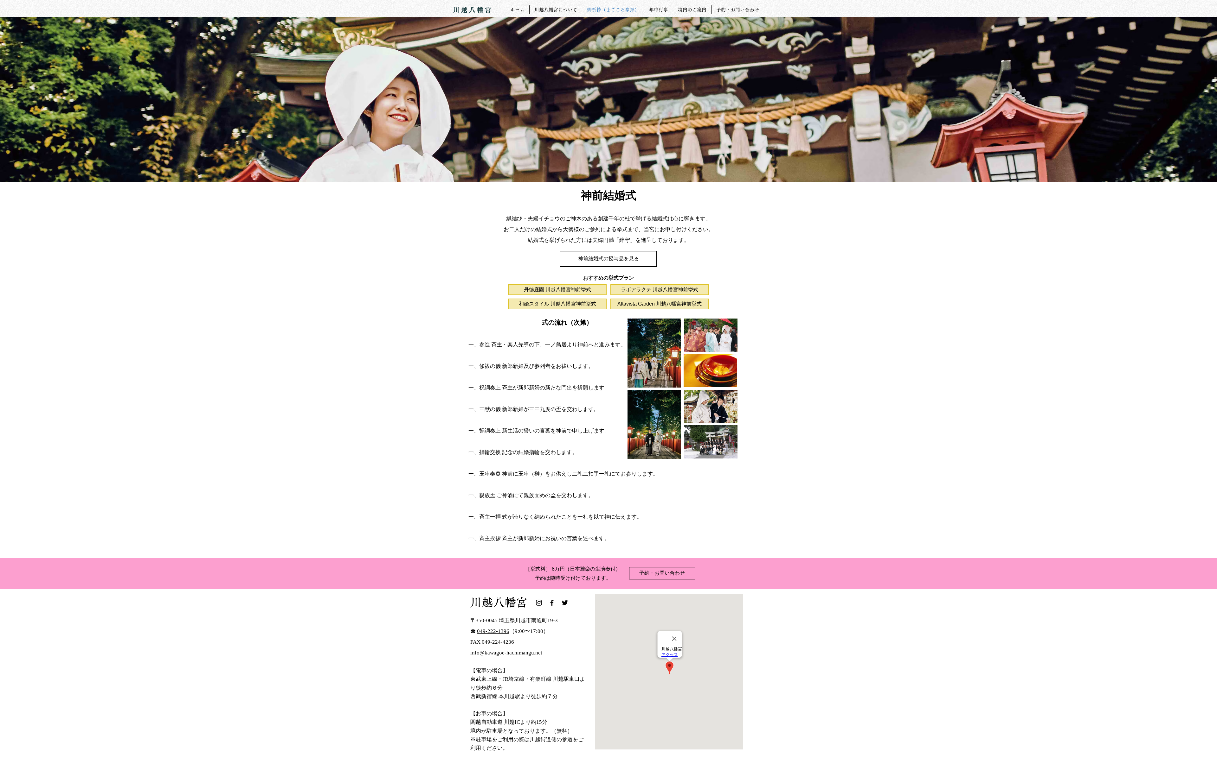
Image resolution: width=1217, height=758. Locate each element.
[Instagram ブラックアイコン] (539, 603)
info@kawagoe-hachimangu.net (506, 653)
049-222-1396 (493, 631)
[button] (608, 259)
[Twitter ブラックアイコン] (565, 603)
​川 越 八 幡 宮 (472, 10)
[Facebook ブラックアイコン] (552, 603)
